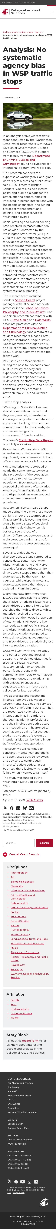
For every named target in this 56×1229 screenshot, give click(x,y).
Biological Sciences (22, 881)
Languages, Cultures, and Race (29, 939)
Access (17, 1221)
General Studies (20, 921)
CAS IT (11, 1099)
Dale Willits (42, 320)
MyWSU (39, 1221)
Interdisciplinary (20, 934)
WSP (32, 830)
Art (12, 877)
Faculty (25, 817)
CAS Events (13, 1103)
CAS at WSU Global (17, 1164)
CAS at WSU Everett (18, 1168)
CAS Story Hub (24, 814)
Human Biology (20, 930)
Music (14, 948)
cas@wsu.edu (18, 1193)
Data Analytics (19, 903)
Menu (51, 11)
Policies (28, 1221)
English (15, 912)
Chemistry (17, 886)
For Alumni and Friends (20, 1083)
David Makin (19, 320)
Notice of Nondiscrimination (22, 1112)
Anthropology (19, 872)
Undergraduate (11, 826)
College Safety (15, 1124)
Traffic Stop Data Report (36, 440)
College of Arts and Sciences (28, 890)
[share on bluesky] (25, 808)
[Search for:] (19, 843)
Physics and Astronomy (25, 952)
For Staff (12, 1091)
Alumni (15, 1018)
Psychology (18, 965)
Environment (18, 916)
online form (30, 1040)
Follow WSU (28, 1224)
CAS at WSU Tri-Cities (19, 1159)
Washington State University (18, 2)
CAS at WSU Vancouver (19, 1155)
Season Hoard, (25, 300)
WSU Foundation (16, 1143)
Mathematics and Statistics (27, 943)
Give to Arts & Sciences (20, 1139)
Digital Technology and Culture (29, 907)
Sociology (17, 969)
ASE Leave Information (19, 1095)
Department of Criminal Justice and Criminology (26, 159)
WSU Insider (34, 800)
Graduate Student (21, 1013)
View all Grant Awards (24, 854)
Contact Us (13, 1108)
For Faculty (13, 1087)
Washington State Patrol (18, 830)
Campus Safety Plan (18, 1128)
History (15, 925)
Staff (13, 1004)
